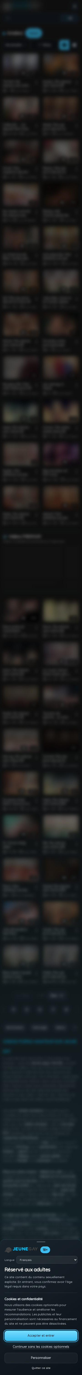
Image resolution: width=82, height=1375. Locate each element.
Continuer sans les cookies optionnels (41, 1347)
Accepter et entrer (41, 1335)
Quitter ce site (41, 1368)
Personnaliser (41, 1358)
